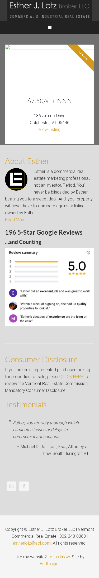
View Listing (49, 129)
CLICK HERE (72, 376)
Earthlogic (49, 563)
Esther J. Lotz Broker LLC (49, 10)
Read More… (16, 219)
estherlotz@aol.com (32, 543)
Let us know (59, 556)
